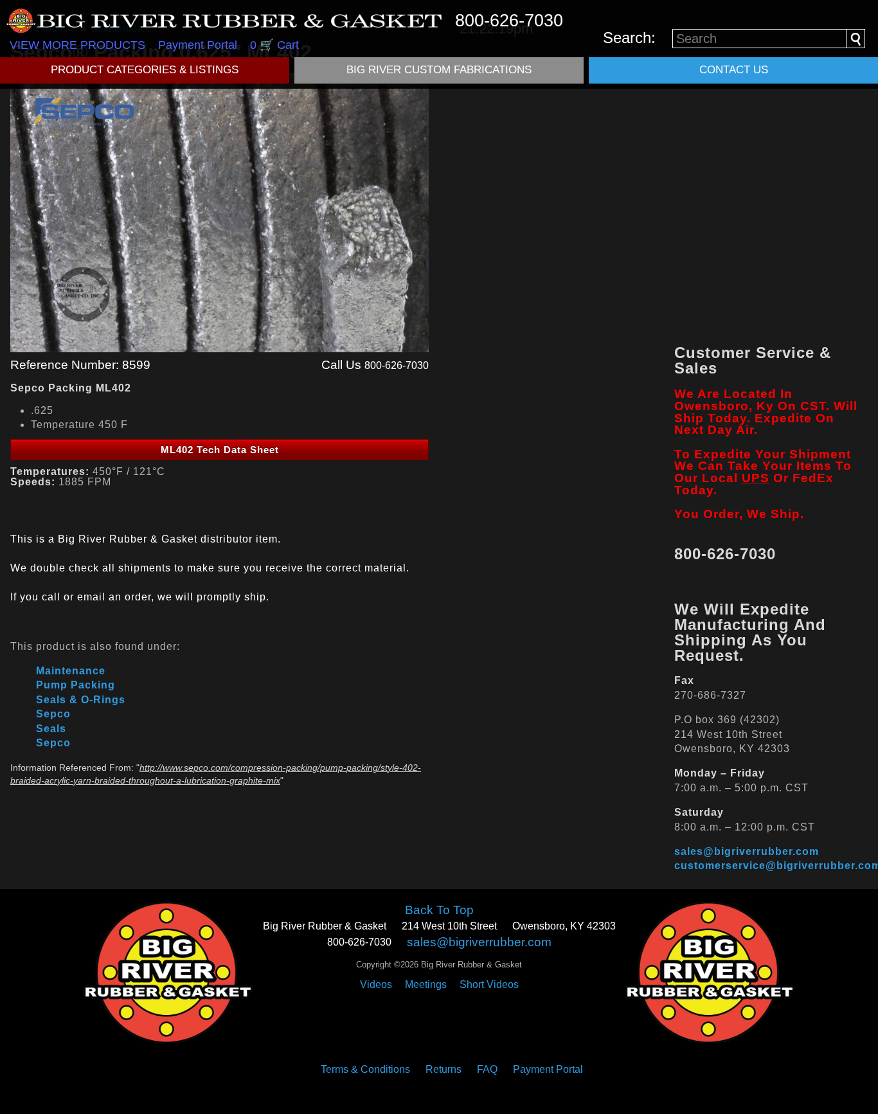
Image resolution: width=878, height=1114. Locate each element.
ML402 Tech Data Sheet (220, 449)
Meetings (426, 984)
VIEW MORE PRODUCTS (77, 45)
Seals (51, 728)
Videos (376, 984)
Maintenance (70, 670)
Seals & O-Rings (80, 699)
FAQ (487, 1069)
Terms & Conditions (365, 1069)
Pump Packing (75, 684)
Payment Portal (197, 45)
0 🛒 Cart (274, 45)
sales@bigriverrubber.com (746, 851)
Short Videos (489, 984)
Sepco (53, 713)
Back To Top (439, 910)
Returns (443, 1069)
